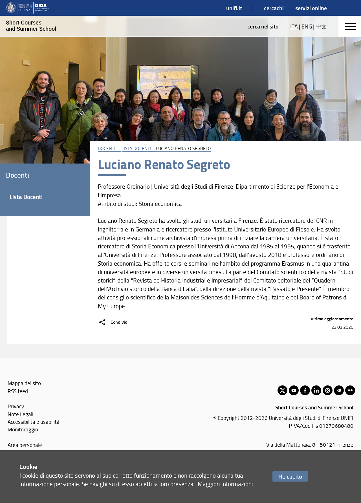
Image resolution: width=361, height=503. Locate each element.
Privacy (16, 406)
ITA (294, 26)
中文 (321, 26)
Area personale (25, 445)
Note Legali (20, 414)
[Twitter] (282, 390)
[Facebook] (305, 390)
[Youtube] (294, 390)
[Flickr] (350, 390)
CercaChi (274, 8)
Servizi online (311, 8)
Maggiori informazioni (225, 484)
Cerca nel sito (263, 26)
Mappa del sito (24, 383)
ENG (306, 26)
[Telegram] (339, 390)
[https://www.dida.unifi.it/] (27, 8)
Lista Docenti (136, 148)
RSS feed (18, 391)
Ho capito (290, 476)
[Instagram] (328, 390)
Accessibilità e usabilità (34, 421)
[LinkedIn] (316, 390)
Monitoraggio (23, 429)
